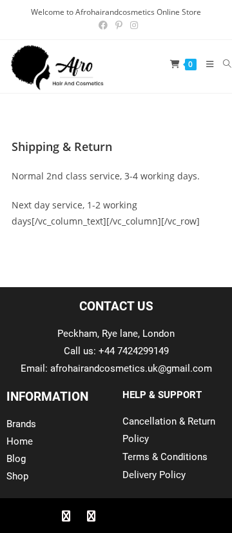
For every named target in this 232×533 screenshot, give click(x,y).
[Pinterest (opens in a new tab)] (118, 25)
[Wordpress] (141, 516)
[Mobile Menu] (205, 64)
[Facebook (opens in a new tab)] (103, 25)
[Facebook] (66, 516)
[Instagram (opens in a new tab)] (132, 25)
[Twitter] (91, 516)
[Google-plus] (116, 516)
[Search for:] (222, 64)
